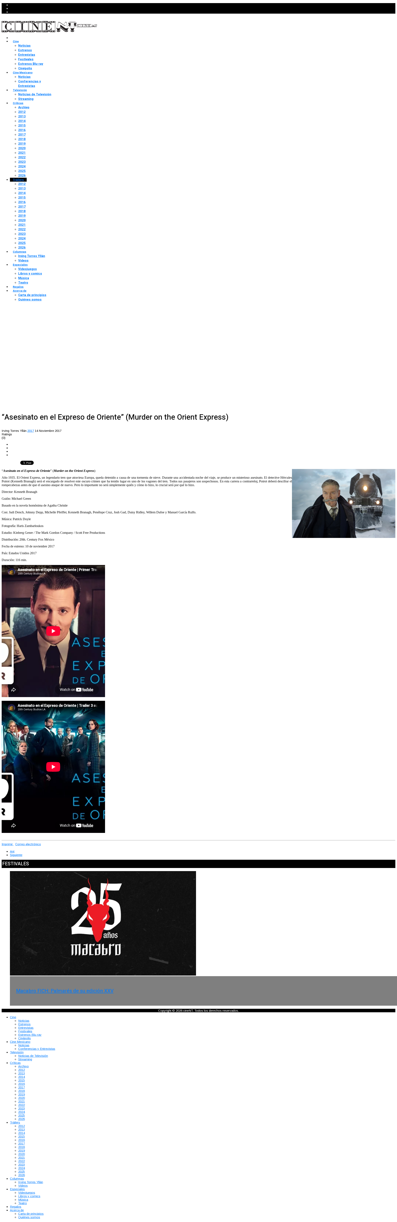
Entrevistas (26, 54)
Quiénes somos (30, 299)
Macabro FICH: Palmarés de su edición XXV (65, 991)
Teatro (23, 282)
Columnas (19, 252)
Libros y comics (30, 273)
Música (23, 278)
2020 (22, 148)
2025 (22, 171)
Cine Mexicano (22, 73)
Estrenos (25, 50)
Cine (16, 41)
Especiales (20, 265)
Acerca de (19, 291)
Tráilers (18, 180)
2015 (22, 125)
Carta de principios (32, 295)
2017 (22, 134)
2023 (22, 162)
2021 (22, 152)
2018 (22, 139)
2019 (22, 143)
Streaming (25, 99)
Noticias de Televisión (34, 94)
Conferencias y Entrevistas (29, 83)
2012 (22, 112)
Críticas (18, 103)
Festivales (25, 59)
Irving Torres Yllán (31, 256)
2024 (22, 166)
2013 (22, 116)
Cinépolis (25, 68)
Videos (23, 260)
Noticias (24, 45)
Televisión (20, 90)
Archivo (23, 107)
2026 (22, 175)
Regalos (18, 287)
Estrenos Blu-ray (30, 64)
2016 (22, 130)
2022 (22, 157)
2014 (22, 121)
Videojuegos (27, 269)
